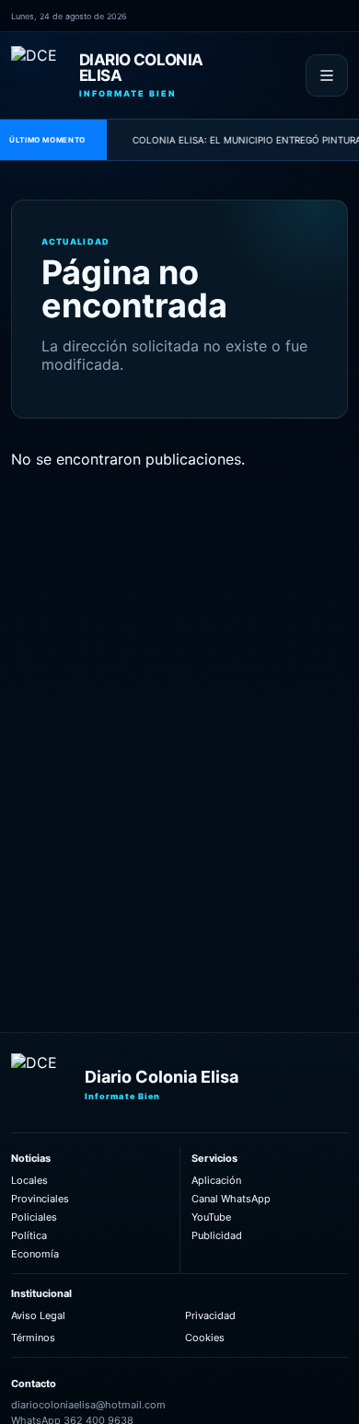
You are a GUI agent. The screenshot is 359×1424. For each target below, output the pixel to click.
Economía (35, 1253)
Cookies (205, 1337)
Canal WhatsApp (231, 1198)
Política (29, 1235)
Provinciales (40, 1198)
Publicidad (216, 1235)
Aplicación (216, 1180)
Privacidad (210, 1315)
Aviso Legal (38, 1315)
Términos (33, 1337)
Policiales (34, 1217)
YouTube (211, 1217)
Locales (29, 1180)
